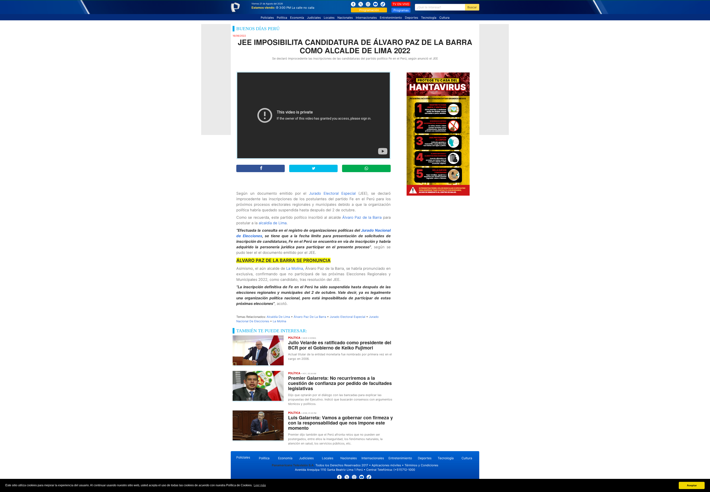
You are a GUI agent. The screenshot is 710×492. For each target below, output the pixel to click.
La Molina (294, 268)
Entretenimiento (391, 17)
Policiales (267, 17)
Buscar (472, 7)
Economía (297, 17)
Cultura (444, 17)
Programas (401, 10)
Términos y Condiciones (421, 465)
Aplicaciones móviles (386, 465)
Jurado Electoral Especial (332, 193)
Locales (329, 17)
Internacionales (366, 17)
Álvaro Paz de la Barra (362, 217)
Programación (369, 10)
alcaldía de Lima (273, 223)
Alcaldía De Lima (278, 317)
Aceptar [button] (692, 485)
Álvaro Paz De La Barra (310, 317)
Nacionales (345, 17)
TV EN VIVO (401, 4)
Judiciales (314, 17)
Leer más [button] (260, 485)
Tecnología (428, 17)
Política (282, 17)
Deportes (411, 17)
